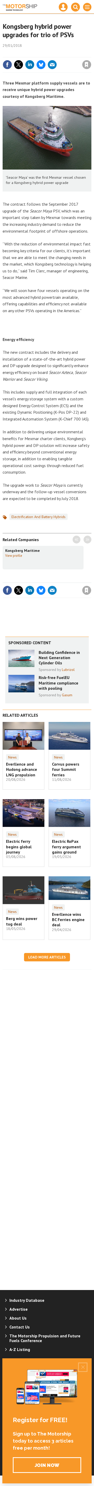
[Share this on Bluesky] (41, 64)
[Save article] (86, 64)
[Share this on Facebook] (7, 64)
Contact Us (19, 1327)
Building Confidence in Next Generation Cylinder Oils (59, 658)
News (12, 757)
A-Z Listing (19, 1349)
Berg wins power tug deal (21, 921)
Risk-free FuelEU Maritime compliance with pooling (58, 683)
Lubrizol (68, 669)
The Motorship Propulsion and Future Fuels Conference (44, 1338)
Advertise (18, 1309)
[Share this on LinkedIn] (29, 64)
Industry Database (26, 1300)
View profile (13, 555)
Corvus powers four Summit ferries (65, 769)
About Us (18, 1318)
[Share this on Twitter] (18, 64)
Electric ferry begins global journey (19, 847)
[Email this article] (52, 64)
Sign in (25, 53)
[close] (90, 53)
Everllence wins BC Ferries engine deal (68, 920)
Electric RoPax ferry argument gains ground (66, 847)
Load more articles (47, 957)
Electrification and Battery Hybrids (38, 516)
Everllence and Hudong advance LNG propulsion (21, 769)
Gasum (67, 695)
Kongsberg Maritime (22, 550)
